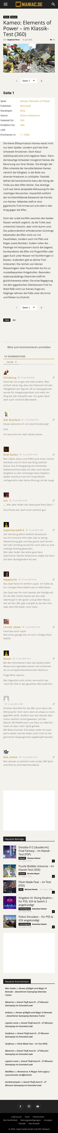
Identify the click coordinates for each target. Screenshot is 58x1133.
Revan (7, 658)
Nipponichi (10, 579)
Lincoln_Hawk (12, 627)
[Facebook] (20, 1106)
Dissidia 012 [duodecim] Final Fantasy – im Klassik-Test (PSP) (34, 850)
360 (22, 120)
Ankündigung (24, 909)
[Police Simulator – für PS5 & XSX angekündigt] (9, 921)
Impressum (16, 1116)
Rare (22, 110)
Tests (6, 17)
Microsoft (25, 105)
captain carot (11, 1022)
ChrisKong (9, 377)
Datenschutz (38, 1116)
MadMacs (10, 1071)
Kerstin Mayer (33, 873)
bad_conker (10, 757)
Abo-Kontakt (34, 1123)
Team (27, 1116)
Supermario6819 (13, 530)
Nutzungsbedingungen (30, 1120)
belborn (9, 1012)
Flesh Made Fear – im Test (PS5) (35, 883)
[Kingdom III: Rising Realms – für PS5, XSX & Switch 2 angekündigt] (9, 902)
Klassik (13, 17)
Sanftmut (9, 1033)
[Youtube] (37, 1106)
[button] (53, 4)
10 (54, 39)
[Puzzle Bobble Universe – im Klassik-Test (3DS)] (9, 870)
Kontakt (22, 1123)
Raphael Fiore (13, 39)
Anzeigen (48, 1120)
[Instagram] (29, 1106)
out (5, 500)
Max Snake (10, 988)
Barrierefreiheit (10, 1120)
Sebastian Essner (39, 908)
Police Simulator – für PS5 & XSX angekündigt (36, 918)
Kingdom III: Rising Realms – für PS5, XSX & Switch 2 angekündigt (36, 901)
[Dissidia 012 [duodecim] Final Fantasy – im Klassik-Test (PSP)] (9, 852)
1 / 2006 (25, 134)
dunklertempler (12, 1082)
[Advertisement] (29, 810)
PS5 (20, 889)
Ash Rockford (11, 419)
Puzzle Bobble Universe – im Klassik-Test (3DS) (36, 867)
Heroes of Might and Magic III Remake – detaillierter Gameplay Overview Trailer (26, 991)
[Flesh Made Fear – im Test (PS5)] (9, 886)
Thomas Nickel (33, 858)
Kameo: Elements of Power (35, 101)
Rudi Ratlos (10, 454)
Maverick (9, 1002)
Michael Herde (31, 889)
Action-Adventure (30, 115)
